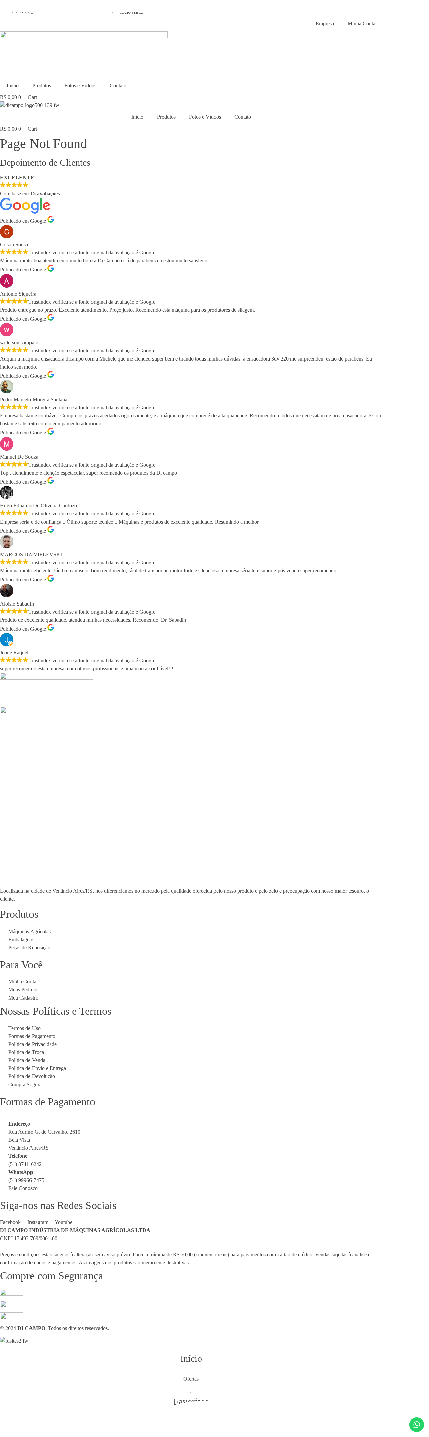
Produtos (41, 85)
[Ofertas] (191, 1372)
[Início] (191, 1347)
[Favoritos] (191, 1390)
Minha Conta (361, 23)
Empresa (325, 23)
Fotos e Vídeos (80, 85)
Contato (118, 85)
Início (13, 85)
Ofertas (191, 1379)
